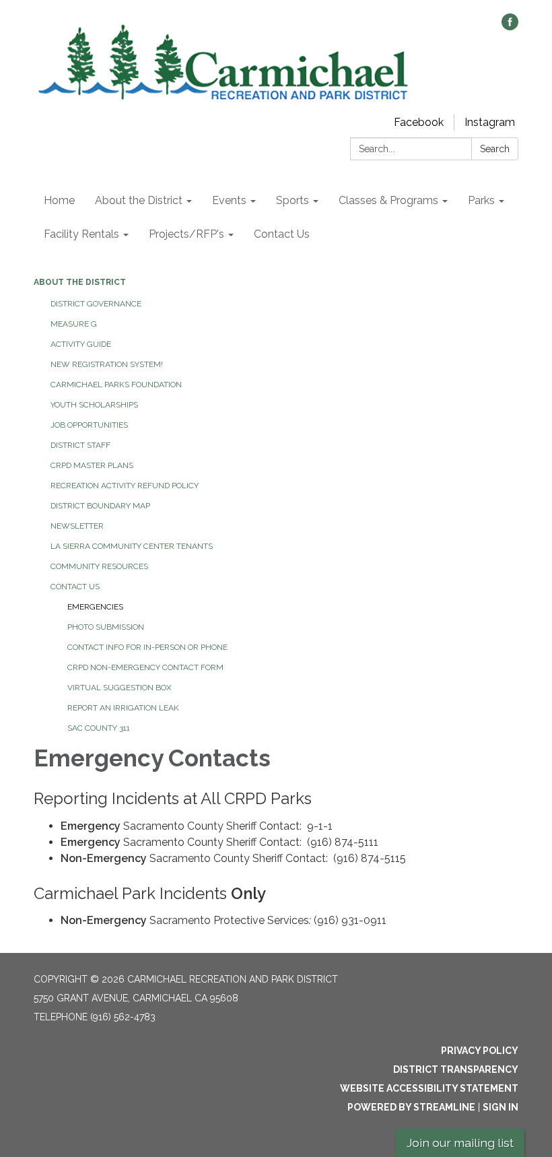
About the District (80, 282)
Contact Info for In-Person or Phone (147, 647)
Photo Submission (105, 627)
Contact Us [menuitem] (282, 234)
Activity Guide (80, 344)
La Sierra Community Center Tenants (131, 546)
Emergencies (95, 606)
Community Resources (99, 566)
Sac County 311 (98, 728)
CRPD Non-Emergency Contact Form (145, 667)
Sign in (500, 1107)
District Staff (80, 445)
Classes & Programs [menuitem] (388, 200)
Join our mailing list (460, 1142)
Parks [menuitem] (481, 200)
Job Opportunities (89, 425)
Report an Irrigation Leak (123, 708)
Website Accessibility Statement (429, 1088)
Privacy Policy (479, 1050)
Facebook (419, 122)
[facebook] (510, 26)
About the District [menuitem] (138, 200)
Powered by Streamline (411, 1107)
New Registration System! (106, 364)
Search (495, 148)
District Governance (95, 303)
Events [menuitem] (229, 200)
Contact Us (75, 586)
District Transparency (455, 1069)
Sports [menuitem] (292, 200)
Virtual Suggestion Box (119, 687)
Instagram (489, 122)
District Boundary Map (100, 505)
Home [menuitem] (59, 200)
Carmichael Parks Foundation (116, 384)
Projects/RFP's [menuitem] (186, 234)
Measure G (73, 324)
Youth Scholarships (94, 404)
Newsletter (77, 526)
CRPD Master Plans (91, 465)
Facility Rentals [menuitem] (81, 234)
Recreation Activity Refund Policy (124, 485)
